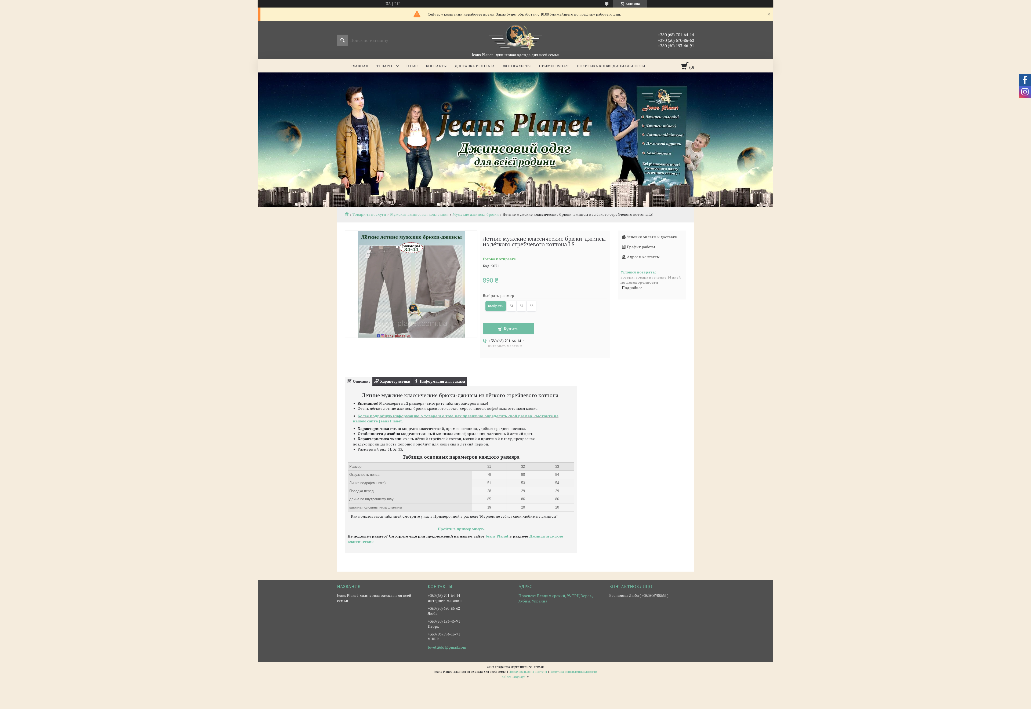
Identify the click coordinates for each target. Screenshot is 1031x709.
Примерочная (554, 65)
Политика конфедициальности (611, 65)
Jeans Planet (497, 536)
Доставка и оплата (475, 65)
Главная (359, 65)
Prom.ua (538, 667)
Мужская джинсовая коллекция (419, 214)
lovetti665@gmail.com (447, 647)
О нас (412, 65)
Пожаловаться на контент (528, 672)
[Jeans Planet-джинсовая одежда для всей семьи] (515, 36)
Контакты (436, 65)
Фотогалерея (517, 65)
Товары (384, 65)
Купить (511, 329)
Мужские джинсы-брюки (475, 214)
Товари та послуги (369, 214)
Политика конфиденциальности (573, 672)
